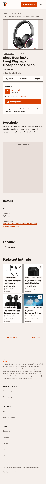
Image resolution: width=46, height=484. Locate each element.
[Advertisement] (23, 168)
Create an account (9, 417)
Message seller (15, 102)
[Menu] (40, 4)
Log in (5, 411)
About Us (6, 437)
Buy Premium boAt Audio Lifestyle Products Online (33, 283)
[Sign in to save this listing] (20, 267)
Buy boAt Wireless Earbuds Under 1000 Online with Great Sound (12, 314)
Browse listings (8, 391)
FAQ (4, 455)
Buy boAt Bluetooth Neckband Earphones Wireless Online (12, 284)
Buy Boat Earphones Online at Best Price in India (33, 313)
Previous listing (11, 337)
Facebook (6, 472)
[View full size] (23, 34)
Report (37, 79)
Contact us (6, 431)
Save (11, 79)
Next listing (36, 337)
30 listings (23, 96)
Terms (5, 449)
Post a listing (7, 397)
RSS (16, 472)
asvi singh (15, 90)
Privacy (5, 443)
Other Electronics (9, 53)
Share (24, 79)
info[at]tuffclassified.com (31, 468)
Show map (11, 247)
